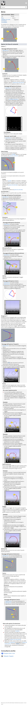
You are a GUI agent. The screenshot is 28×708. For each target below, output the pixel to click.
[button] (25, 7)
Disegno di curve (5, 19)
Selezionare (6, 345)
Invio (9, 362)
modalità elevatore (13, 99)
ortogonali (12, 642)
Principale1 (4, 22)
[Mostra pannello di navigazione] (26, 3)
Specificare (5, 50)
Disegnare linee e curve (9, 653)
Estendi (17, 631)
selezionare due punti (18, 82)
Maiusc (18, 643)
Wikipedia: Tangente (8, 656)
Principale (4, 21)
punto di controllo (13, 185)
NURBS (13, 154)
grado (9, 181)
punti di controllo (13, 156)
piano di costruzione (15, 639)
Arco (2, 18)
